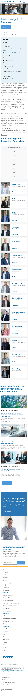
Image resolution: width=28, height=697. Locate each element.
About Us (5, 572)
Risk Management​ (8, 60)
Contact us (6, 590)
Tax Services (6, 76)
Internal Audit (6, 55)
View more (7, 483)
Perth (4, 647)
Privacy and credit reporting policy (9, 682)
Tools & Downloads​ (8, 621)
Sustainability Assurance (9, 63)
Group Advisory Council (14, 147)
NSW (14, 156)
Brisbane (5, 634)
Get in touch (7, 511)
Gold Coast (6, 639)
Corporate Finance (8, 68)
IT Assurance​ (6, 58)
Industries (5, 577)
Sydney (5, 650)
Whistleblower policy (6, 677)
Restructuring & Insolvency (10, 73)
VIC (14, 160)
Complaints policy (5, 679)
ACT (14, 151)
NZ (14, 176)
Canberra (5, 636)
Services (6, 33)
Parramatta (6, 644)
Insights (5, 616)
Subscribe (21, 563)
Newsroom (6, 624)
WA (14, 172)
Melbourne (5, 642)
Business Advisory (8, 66)
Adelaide (5, 628)
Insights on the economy (9, 618)
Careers (5, 580)
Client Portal (6, 587)
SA (14, 168)
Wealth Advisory (7, 78)
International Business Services (11, 71)
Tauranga (5, 652)
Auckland (5, 631)
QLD (14, 164)
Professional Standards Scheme (8, 684)
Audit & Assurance (8, 43)
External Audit (7, 46)
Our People (6, 575)
